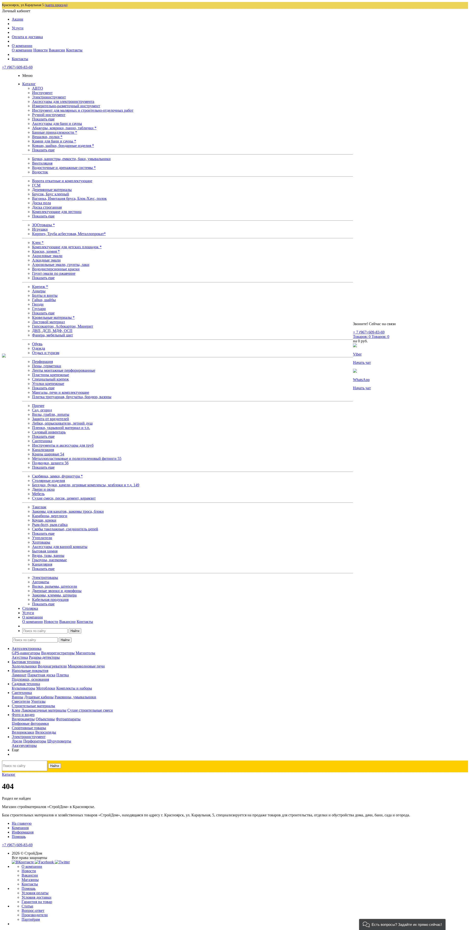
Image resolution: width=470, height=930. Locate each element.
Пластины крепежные (50, 375)
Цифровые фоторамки (30, 723)
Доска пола (41, 203)
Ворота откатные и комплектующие (62, 181)
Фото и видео (23, 715)
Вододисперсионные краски (56, 269)
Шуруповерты (59, 741)
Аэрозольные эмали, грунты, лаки (60, 264)
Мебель (38, 494)
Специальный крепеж (50, 379)
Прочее (38, 406)
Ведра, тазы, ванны (48, 555)
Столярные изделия (48, 480)
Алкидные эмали (46, 260)
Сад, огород (42, 410)
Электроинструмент (49, 97)
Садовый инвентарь (49, 432)
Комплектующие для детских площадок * (67, 247)
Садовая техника (26, 684)
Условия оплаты (35, 893)
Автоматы (40, 582)
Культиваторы (23, 688)
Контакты (74, 50)
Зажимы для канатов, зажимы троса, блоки (68, 511)
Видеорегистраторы (58, 653)
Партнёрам (31, 919)
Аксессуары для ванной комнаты (59, 547)
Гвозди (38, 304)
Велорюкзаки (23, 732)
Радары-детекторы (44, 657)
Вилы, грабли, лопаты (50, 414)
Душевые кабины (39, 697)
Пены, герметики (46, 366)
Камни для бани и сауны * (54, 141)
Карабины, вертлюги (49, 516)
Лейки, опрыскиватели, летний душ (62, 423)
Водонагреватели (52, 666)
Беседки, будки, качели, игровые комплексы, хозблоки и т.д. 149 (85, 485)
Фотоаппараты (68, 719)
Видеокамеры (23, 719)
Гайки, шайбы (44, 300)
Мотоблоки (45, 688)
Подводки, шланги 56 (50, 463)
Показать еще (43, 119)
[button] (402, 924)
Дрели (17, 741)
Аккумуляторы (24, 745)
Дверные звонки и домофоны (57, 591)
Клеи (16, 710)
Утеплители (42, 538)
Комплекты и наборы (74, 688)
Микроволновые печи (86, 666)
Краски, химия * (46, 251)
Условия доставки (36, 897)
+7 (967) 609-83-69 (17, 67)
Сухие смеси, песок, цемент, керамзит (64, 498)
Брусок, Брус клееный (50, 194)
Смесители (21, 701)
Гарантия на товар (37, 902)
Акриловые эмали (47, 256)
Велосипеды (45, 732)
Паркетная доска (41, 675)
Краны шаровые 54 (48, 454)
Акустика (20, 657)
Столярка (30, 608)
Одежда (38, 348)
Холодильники (24, 666)
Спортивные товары (29, 728)
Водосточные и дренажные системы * (64, 168)
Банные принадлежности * (54, 132)
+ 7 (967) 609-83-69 (369, 332)
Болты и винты (45, 295)
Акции (17, 19)
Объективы (45, 719)
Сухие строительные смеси (90, 710)
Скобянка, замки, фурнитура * (57, 476)
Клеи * (38, 242)
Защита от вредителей (50, 419)
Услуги (18, 28)
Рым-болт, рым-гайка (50, 525)
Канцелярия (42, 564)
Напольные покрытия (30, 670)
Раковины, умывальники (75, 697)
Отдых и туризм (45, 353)
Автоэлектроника (26, 648)
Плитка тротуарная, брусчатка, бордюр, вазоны (71, 397)
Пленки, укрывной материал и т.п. (61, 428)
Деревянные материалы (52, 190)
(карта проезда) (56, 5)
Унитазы (38, 701)
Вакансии (57, 50)
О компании (22, 46)
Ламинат (19, 675)
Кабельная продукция (50, 599)
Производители (35, 915)
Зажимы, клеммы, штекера (54, 595)
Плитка (62, 675)
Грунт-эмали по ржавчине (53, 273)
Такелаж (39, 507)
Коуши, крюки (44, 520)
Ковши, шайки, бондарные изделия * (63, 145)
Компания (20, 828)
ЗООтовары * (43, 225)
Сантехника (42, 441)
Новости (40, 50)
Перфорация (42, 361)
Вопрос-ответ (33, 910)
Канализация (43, 450)
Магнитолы (85, 653)
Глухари (39, 309)
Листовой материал (48, 322)
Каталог (29, 84)
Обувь (37, 344)
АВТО (37, 88)
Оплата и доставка (27, 37)
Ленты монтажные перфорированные (63, 370)
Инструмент (42, 93)
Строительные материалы (33, 706)
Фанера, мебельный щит (52, 335)
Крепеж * (40, 287)
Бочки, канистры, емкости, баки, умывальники (71, 159)
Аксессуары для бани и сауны (57, 123)
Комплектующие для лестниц (57, 212)
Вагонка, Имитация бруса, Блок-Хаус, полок (69, 198)
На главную (22, 823)
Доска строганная (47, 207)
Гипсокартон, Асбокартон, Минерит (62, 326)
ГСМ (36, 185)
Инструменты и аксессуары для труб (63, 445)
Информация (23, 832)
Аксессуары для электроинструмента (63, 101)
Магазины (30, 880)
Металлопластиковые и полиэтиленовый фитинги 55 (76, 458)
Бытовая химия (45, 551)
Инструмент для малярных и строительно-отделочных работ (82, 110)
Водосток (40, 172)
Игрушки (40, 229)
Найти (74, 631)
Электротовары (45, 577)
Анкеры (39, 291)
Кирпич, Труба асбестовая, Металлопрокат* (69, 234)
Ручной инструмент (48, 115)
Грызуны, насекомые (49, 560)
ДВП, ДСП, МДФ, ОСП (52, 331)
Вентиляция (42, 163)
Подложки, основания (30, 679)
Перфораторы (34, 741)
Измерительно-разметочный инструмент (66, 106)
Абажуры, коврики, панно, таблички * (64, 128)
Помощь (19, 837)
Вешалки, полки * (47, 137)
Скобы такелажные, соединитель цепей (65, 529)
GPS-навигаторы (26, 653)
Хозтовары (41, 542)
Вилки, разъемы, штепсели (54, 586)
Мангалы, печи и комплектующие (60, 392)
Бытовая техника (26, 662)
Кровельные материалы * (53, 317)
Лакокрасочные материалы (43, 710)
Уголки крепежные (48, 384)
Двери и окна (43, 489)
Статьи (27, 906)
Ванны (17, 697)
